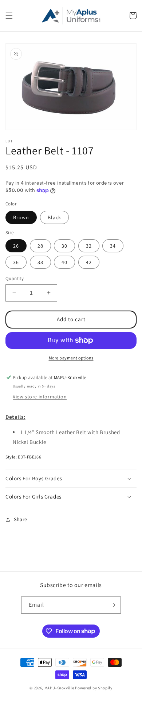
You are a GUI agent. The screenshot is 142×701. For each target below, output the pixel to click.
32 (89, 246)
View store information (40, 396)
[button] (9, 16)
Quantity (14, 278)
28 (40, 246)
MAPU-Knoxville (59, 687)
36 (16, 262)
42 (89, 262)
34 (113, 246)
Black (54, 217)
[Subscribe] (112, 605)
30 (64, 246)
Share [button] (20, 519)
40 (64, 262)
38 (40, 262)
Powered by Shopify (94, 687)
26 (16, 246)
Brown (21, 217)
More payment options (71, 358)
